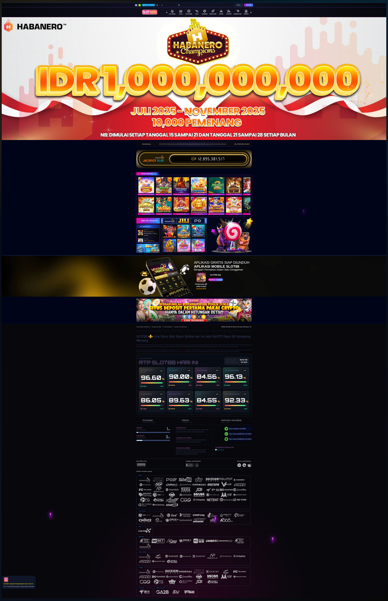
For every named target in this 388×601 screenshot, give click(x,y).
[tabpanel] (194, 78)
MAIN (147, 185)
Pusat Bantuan (168, 327)
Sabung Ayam (237, 14)
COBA (170, 229)
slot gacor (182, 350)
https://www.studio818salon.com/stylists (240, 434)
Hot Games (172, 14)
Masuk (238, 5)
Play (160, 160)
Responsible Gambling (142, 327)
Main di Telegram (149, 5)
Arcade (221, 14)
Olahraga (204, 14)
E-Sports (229, 14)
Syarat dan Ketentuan (181, 327)
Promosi (246, 14)
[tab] (170, 220)
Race (196, 14)
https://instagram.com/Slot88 (237, 429)
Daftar (248, 5)
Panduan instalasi (215, 279)
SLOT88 (138, 345)
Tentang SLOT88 (156, 327)
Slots (181, 14)
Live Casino (189, 14)
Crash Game (212, 14)
